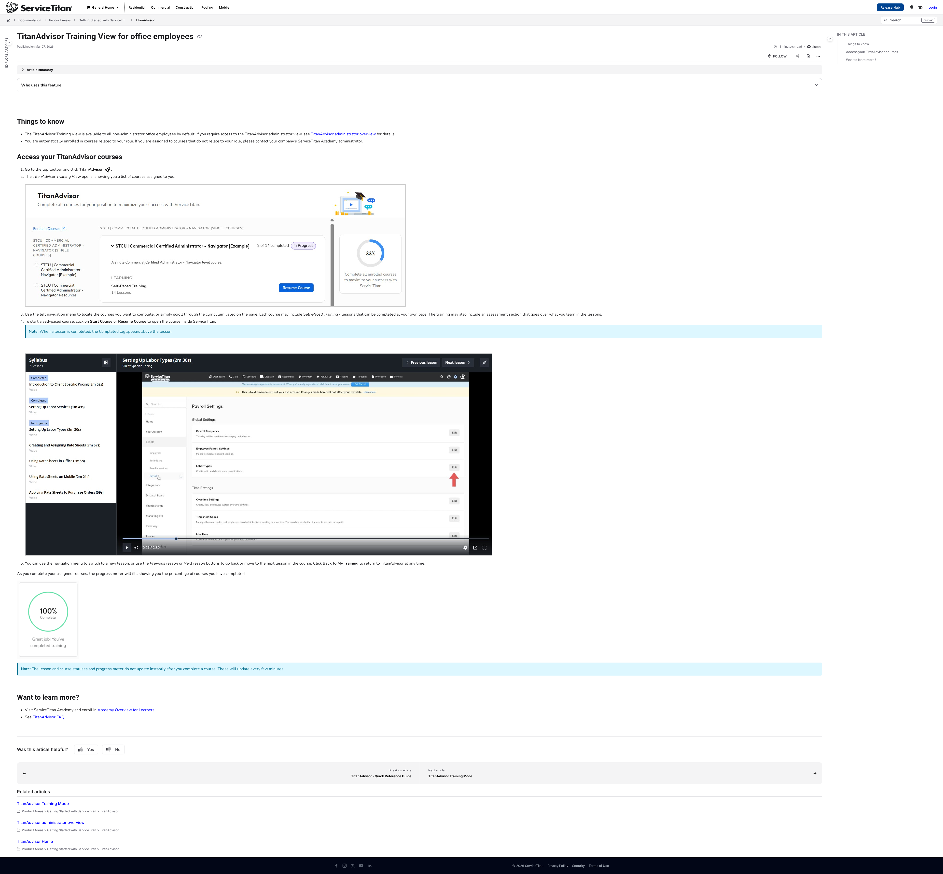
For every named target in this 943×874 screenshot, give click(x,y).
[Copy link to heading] (25, 105)
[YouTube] (361, 865)
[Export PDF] (808, 56)
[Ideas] (912, 7)
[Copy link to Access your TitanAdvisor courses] (130, 157)
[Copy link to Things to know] (72, 122)
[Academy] (920, 7)
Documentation (29, 20)
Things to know (857, 44)
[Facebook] (336, 865)
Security (578, 866)
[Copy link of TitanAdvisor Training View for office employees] (199, 37)
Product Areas (60, 20)
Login (933, 7)
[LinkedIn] (369, 865)
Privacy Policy (557, 866)
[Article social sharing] (798, 56)
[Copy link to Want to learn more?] (87, 698)
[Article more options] (818, 56)
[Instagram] (344, 865)
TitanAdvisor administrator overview (343, 134)
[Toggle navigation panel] (9, 42)
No (118, 749)
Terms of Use (599, 866)
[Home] (39, 7)
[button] (909, 20)
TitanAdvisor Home (35, 841)
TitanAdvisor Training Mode (43, 803)
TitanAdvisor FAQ (48, 717)
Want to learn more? (861, 60)
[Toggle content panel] (830, 39)
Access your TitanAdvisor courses (872, 52)
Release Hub (890, 7)
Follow (779, 56)
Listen (816, 47)
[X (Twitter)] (353, 865)
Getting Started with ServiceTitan (103, 20)
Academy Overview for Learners (125, 710)
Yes (90, 749)
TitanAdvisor (145, 20)
